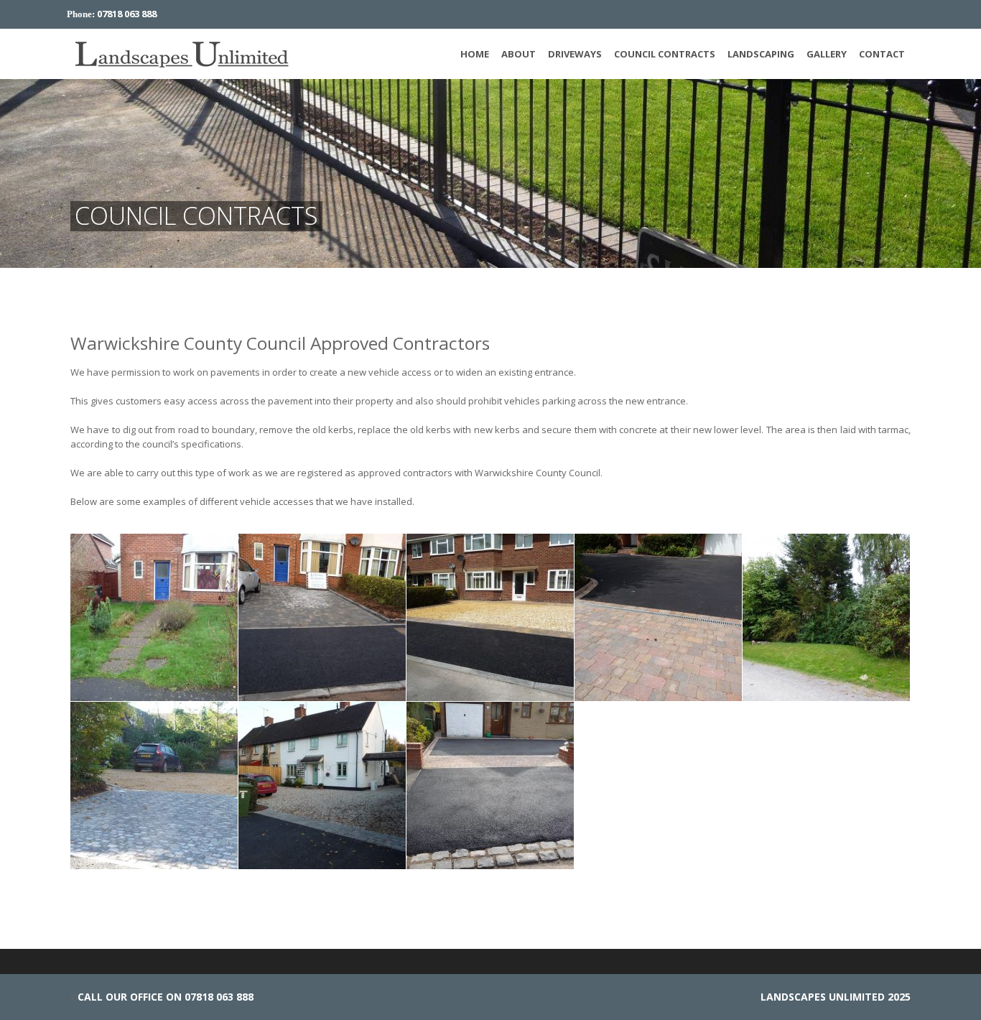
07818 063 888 (127, 13)
